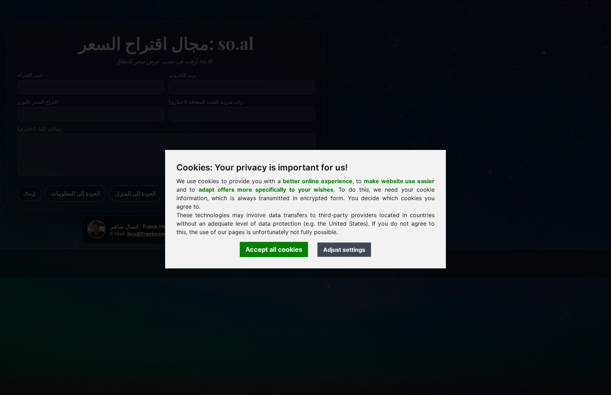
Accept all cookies (273, 249)
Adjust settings (344, 249)
